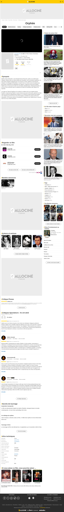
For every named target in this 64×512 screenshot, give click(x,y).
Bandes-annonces (9, 178)
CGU (23, 504)
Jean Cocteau (19, 57)
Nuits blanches (27, 482)
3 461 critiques (15, 379)
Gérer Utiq (36, 506)
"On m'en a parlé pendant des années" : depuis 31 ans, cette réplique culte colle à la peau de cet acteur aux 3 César (53, 79)
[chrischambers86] (3, 358)
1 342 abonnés (9, 379)
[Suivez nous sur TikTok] (15, 498)
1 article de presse (21, 307)
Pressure (45, 249)
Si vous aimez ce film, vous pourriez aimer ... (19, 468)
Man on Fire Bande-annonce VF (47, 211)
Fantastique (35, 53)
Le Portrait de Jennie (5, 482)
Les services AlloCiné (29, 506)
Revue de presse (56, 504)
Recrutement (15, 504)
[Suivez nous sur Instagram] (11, 498)
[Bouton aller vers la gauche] (59, 27)
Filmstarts (46, 497)
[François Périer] (37, 241)
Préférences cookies (39, 504)
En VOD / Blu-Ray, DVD (7, 145)
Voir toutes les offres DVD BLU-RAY (28, 169)
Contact (3, 504)
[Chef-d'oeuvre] (4, 301)
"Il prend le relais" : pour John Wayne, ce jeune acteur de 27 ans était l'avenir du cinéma (53, 178)
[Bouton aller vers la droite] (61, 27)
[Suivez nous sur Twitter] (8, 498)
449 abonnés (9, 338)
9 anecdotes (16, 450)
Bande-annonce (54, 234)
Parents (48, 198)
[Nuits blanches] (27, 476)
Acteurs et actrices (9, 233)
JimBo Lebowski (11, 337)
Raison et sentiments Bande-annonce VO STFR (53, 211)
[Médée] (16, 476)
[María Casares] (16, 241)
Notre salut (46, 242)
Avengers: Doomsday (48, 256)
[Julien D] (3, 378)
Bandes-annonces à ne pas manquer (53, 223)
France (15, 438)
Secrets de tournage (9, 404)
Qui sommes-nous (9, 504)
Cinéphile (48, 195)
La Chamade (37, 482)
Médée (16, 482)
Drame (31, 53)
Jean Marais (19, 59)
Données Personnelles (48, 504)
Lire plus (3, 331)
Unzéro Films (16, 439)
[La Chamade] (37, 476)
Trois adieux (46, 253)
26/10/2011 (16, 454)
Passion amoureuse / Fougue (51, 191)
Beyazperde (46, 499)
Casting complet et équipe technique (21, 253)
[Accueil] (31, 2)
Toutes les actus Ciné (53, 103)
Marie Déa (31, 59)
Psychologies (49, 196)
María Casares (25, 59)
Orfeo (48, 111)
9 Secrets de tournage (22, 431)
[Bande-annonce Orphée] (7, 61)
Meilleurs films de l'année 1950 (19, 485)
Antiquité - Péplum (49, 188)
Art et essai (48, 200)
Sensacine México (51, 500)
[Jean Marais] (6, 241)
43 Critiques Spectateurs (21, 398)
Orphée (48, 110)
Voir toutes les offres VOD (13, 169)
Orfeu (47, 108)
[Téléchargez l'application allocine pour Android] (34, 497)
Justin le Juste (47, 258)
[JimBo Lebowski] (3, 338)
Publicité (19, 504)
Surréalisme (48, 184)
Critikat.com (9, 301)
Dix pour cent (46, 247)
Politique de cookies (31, 504)
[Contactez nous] (18, 498)
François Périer (37, 248)
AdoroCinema (56, 499)
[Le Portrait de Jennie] (6, 476)
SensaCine (56, 497)
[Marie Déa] (27, 241)
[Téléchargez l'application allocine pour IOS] (30, 497)
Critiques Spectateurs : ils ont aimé (15, 313)
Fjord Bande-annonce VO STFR (60, 211)
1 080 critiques (15, 338)
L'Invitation (53, 230)
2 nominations (16, 441)
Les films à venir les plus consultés (53, 262)
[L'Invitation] (47, 234)
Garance (45, 251)
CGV (26, 504)
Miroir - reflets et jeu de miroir (51, 186)
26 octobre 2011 (17, 53)
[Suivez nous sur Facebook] (4, 498)
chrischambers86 (11, 357)
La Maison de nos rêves (48, 244)
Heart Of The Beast (47, 240)
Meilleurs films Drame (30, 485)
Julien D (9, 377)
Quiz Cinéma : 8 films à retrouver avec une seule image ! (52, 47)
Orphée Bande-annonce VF (7, 187)
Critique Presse (8, 299)
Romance (16, 54)
